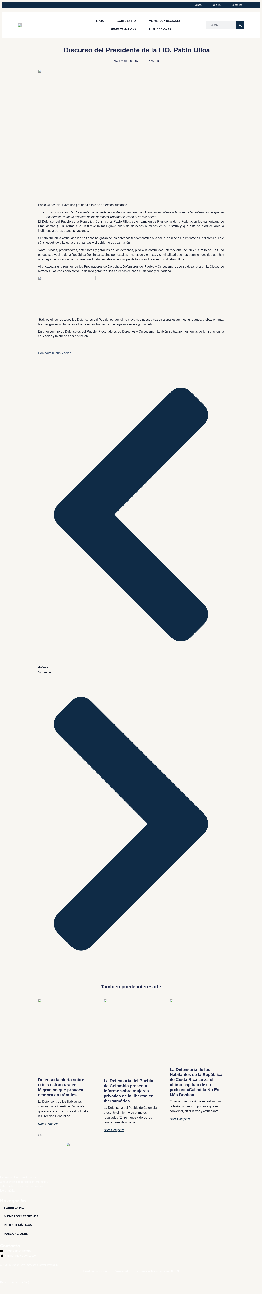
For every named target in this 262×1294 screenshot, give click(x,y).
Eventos (198, 5)
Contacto (237, 5)
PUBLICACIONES (160, 29)
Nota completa (48, 1124)
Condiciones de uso (95, 1271)
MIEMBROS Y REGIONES (164, 21)
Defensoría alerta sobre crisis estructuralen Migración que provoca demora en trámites (61, 1087)
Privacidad (121, 1271)
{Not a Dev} (22, 1282)
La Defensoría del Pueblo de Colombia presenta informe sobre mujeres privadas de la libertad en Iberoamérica (128, 1090)
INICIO (100, 21)
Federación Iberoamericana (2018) (157, 1271)
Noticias (217, 5)
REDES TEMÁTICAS (123, 29)
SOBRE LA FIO (126, 21)
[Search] (240, 25)
